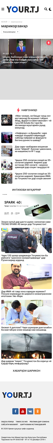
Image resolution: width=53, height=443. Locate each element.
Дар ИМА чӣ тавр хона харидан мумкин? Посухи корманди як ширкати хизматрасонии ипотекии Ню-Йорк (26, 294)
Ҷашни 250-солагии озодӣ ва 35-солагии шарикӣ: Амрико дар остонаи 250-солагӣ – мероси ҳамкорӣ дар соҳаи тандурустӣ (33, 164)
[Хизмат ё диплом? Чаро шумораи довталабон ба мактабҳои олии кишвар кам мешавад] (26, 312)
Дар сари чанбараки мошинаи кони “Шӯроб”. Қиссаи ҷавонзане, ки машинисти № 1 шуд (33, 149)
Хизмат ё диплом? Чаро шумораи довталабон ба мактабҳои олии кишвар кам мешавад (26, 328)
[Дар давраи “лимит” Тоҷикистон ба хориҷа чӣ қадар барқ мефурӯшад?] (26, 346)
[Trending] (48, 42)
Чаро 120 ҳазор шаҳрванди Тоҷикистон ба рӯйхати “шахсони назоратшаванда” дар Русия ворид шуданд (24, 258)
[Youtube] (23, 411)
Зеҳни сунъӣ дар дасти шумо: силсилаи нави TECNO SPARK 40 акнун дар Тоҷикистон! (26, 223)
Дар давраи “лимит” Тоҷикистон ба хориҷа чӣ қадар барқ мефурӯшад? (26, 362)
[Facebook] (15, 411)
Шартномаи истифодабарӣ (33, 424)
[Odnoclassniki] (38, 411)
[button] (2, 9)
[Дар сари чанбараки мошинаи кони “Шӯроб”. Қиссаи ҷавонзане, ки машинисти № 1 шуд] (6, 151)
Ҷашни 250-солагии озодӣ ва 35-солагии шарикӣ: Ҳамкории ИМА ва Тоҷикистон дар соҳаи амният (33, 176)
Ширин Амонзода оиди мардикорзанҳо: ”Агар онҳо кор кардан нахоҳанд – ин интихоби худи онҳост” (25, 60)
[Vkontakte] (30, 411)
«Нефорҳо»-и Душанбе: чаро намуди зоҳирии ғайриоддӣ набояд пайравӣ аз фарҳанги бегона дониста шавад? (31, 137)
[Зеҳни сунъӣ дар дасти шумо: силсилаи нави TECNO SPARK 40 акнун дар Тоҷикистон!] (26, 206)
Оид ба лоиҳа (7, 422)
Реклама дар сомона (39, 422)
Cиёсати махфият (9, 424)
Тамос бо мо (22, 422)
